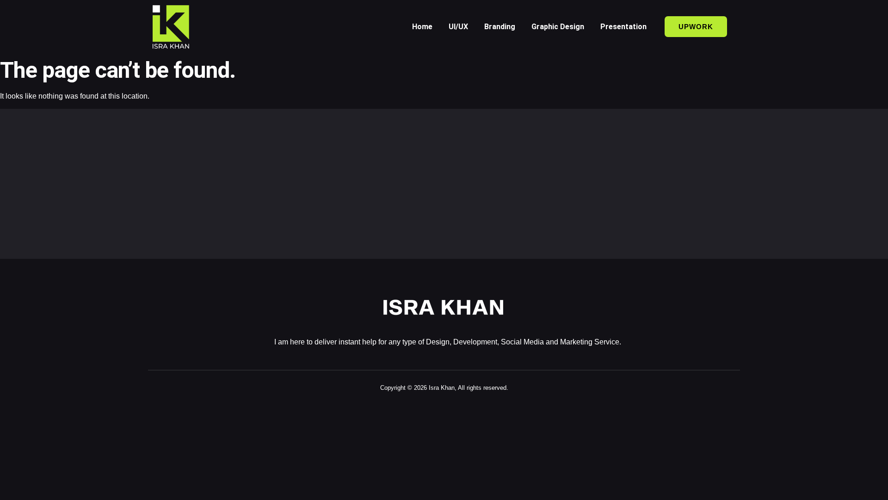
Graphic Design (557, 26)
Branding (499, 26)
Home (422, 26)
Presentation (623, 26)
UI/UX (458, 26)
